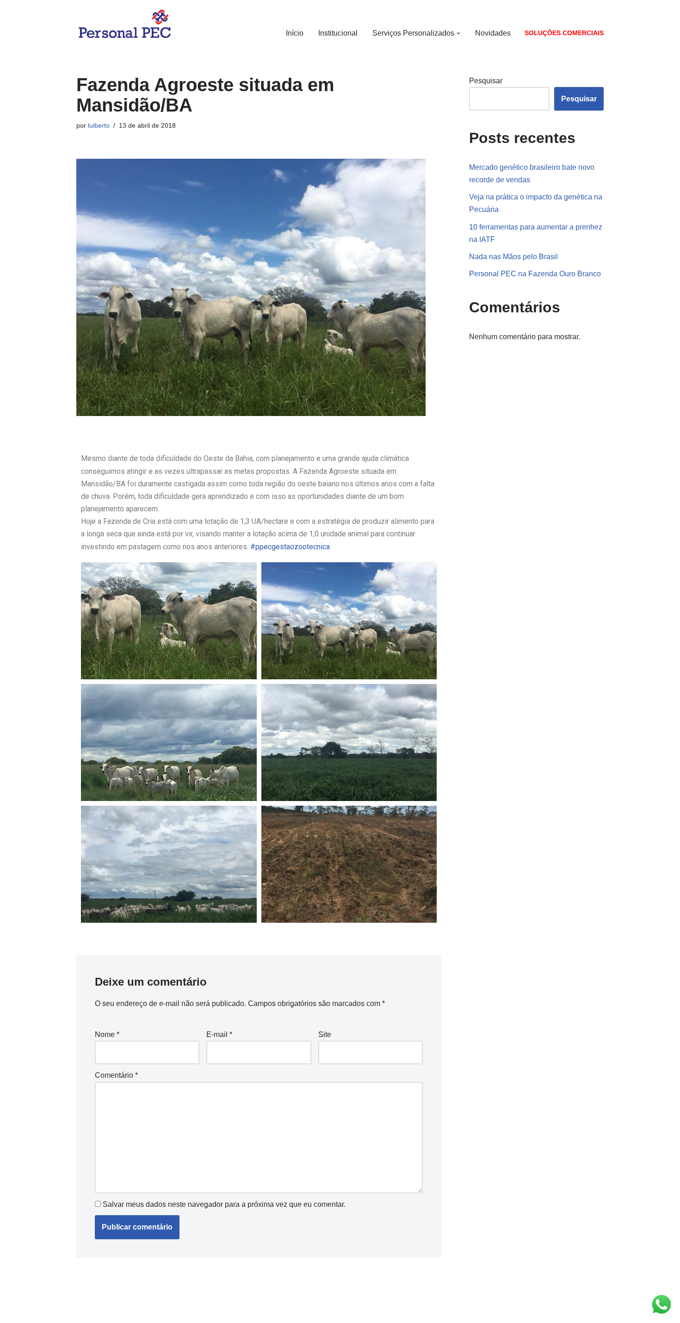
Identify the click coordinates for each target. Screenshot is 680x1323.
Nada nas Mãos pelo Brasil (513, 257)
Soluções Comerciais (564, 33)
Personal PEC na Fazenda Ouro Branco (535, 274)
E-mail (219, 1034)
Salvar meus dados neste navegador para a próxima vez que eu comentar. (224, 1204)
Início (294, 33)
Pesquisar (485, 81)
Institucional (338, 33)
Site (324, 1034)
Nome (107, 1034)
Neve (85, 1311)
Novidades (493, 33)
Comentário (116, 1075)
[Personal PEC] (124, 23)
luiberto (99, 125)
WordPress (149, 1311)
